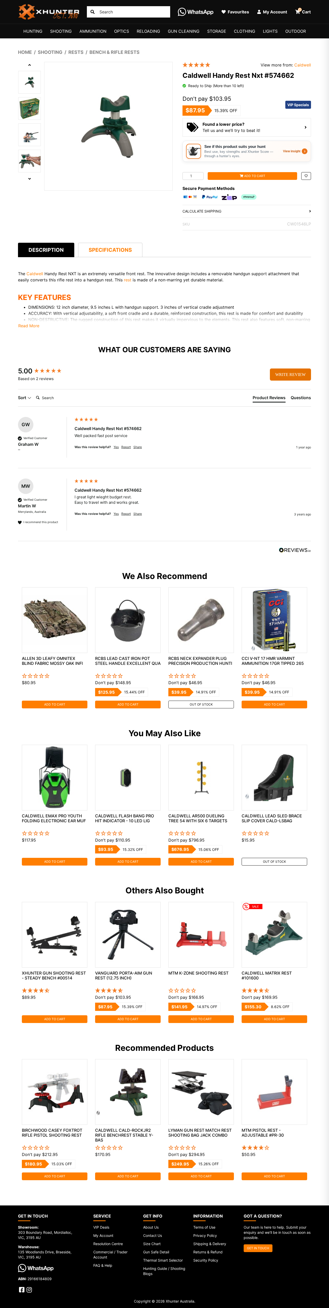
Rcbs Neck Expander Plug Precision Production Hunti (200, 661)
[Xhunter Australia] (48, 12)
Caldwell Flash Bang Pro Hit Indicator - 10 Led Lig (124, 818)
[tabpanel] (54, 647)
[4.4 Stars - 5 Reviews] (274, 990)
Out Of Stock (201, 704)
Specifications (110, 250)
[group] (45, 371)
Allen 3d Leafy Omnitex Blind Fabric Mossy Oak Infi (52, 661)
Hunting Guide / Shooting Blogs (164, 1271)
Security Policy (205, 1260)
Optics (121, 31)
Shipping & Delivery (209, 1244)
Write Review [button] (290, 374)
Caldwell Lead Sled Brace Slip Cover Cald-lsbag (272, 818)
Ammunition (92, 31)
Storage (216, 31)
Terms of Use (204, 1227)
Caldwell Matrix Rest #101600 (267, 975)
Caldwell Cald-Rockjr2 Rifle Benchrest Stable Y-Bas (124, 1135)
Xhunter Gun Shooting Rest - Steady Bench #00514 (54, 975)
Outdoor (295, 31)
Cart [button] (305, 11)
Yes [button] (116, 447)
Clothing (244, 31)
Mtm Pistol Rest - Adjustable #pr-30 (263, 1133)
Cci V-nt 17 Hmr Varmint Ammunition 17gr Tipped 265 (273, 661)
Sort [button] (22, 397)
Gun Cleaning (183, 31)
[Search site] (92, 12)
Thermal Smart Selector (163, 1260)
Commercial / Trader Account (110, 1254)
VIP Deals (101, 1227)
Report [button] (126, 447)
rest (127, 279)
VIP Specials (298, 105)
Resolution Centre (108, 1244)
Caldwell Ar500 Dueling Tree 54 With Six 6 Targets (197, 818)
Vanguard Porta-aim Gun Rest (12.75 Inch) (123, 975)
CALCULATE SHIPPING (201, 211)
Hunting (32, 31)
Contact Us (152, 1235)
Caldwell (302, 65)
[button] (306, 176)
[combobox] (128, 12)
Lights (270, 31)
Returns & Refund (208, 1252)
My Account (103, 1235)
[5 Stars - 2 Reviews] (217, 65)
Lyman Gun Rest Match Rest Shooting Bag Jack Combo (200, 1133)
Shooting (61, 31)
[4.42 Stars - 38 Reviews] (54, 990)
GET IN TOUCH (258, 1248)
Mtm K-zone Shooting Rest (198, 973)
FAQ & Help (102, 1265)
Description (46, 250)
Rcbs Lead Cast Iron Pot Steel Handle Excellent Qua (128, 661)
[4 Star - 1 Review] (274, 1148)
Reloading (148, 31)
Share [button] (137, 447)
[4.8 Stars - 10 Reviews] (128, 990)
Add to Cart (254, 176)
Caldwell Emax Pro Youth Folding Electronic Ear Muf (54, 818)
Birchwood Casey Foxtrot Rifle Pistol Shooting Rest (52, 1133)
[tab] (46, 250)
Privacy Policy (205, 1235)
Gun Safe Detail (156, 1252)
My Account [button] (274, 11)
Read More (28, 325)
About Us (151, 1227)
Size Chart (152, 1244)
